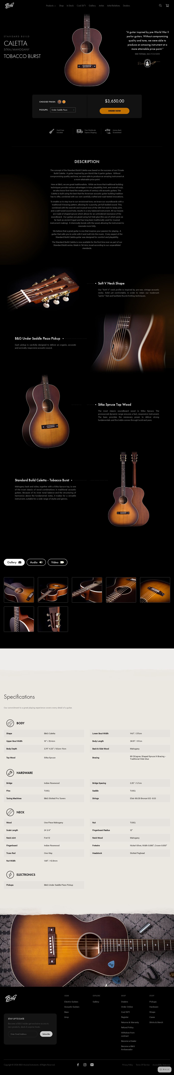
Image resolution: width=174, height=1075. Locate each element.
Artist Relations (113, 5)
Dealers (126, 5)
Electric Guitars (71, 1001)
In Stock (70, 5)
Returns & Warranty (130, 1022)
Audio (34, 562)
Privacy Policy (127, 1064)
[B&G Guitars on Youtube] (92, 1065)
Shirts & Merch (156, 1022)
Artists (101, 5)
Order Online (127, 1006)
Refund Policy (127, 1027)
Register (125, 1017)
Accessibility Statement (161, 1064)
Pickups (153, 1001)
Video (54, 562)
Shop (61, 5)
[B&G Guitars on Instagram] (85, 1065)
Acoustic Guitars (71, 1006)
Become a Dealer (128, 1040)
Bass (66, 1011)
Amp (66, 1017)
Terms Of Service (143, 1064)
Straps (152, 1011)
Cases (152, 1017)
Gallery (92, 5)
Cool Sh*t (81, 5)
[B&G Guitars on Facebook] (78, 1065)
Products (49, 5)
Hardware (153, 1006)
